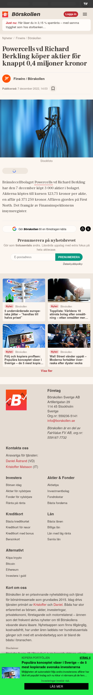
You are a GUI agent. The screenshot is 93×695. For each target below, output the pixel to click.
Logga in (70, 14)
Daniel (58, 604)
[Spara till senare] (53, 88)
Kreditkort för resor (18, 527)
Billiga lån (53, 527)
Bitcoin (10, 563)
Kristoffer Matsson (19, 466)
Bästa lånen (55, 521)
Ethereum (12, 570)
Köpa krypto (14, 557)
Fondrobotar (55, 497)
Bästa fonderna (57, 503)
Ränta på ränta (15, 503)
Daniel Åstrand (16, 460)
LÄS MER (56, 686)
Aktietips (53, 485)
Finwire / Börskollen (29, 78)
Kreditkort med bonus (20, 533)
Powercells (44, 182)
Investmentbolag (58, 491)
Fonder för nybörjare (19, 497)
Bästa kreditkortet (17, 521)
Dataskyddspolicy (73, 264)
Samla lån (53, 539)
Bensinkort (13, 539)
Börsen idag (13, 485)
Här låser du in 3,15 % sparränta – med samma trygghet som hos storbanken (42, 24)
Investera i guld (16, 575)
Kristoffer (39, 604)
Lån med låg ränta (59, 533)
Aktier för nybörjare (18, 491)
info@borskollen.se (61, 420)
